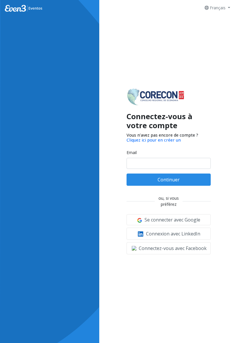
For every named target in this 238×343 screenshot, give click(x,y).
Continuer (169, 179)
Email (132, 152)
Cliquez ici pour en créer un (154, 140)
